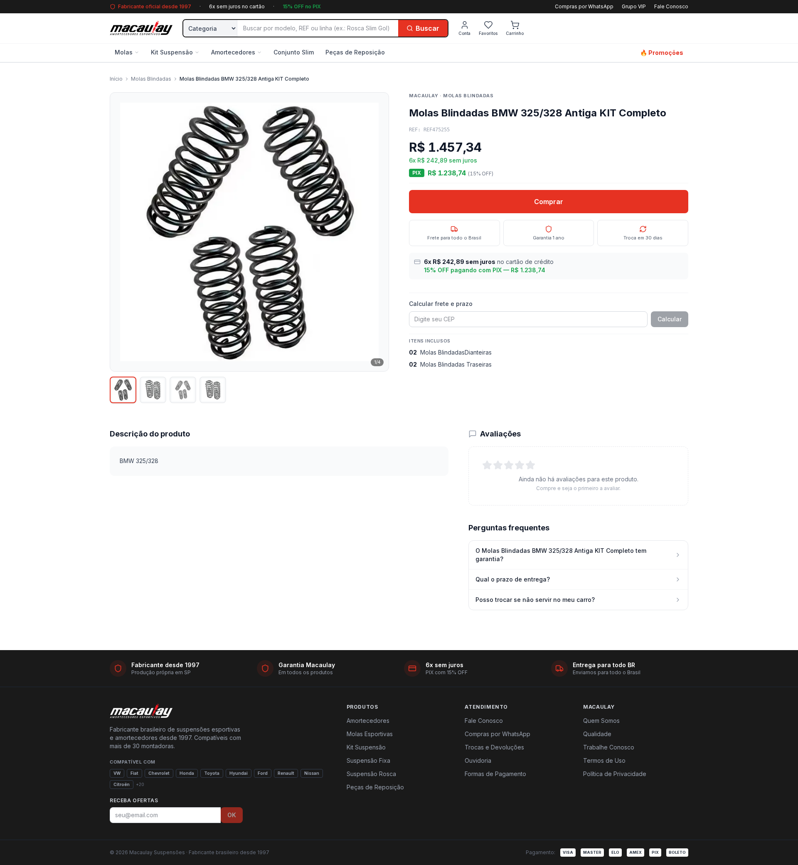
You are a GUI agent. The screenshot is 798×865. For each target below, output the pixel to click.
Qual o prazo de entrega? (512, 579)
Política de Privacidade (614, 773)
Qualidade (597, 733)
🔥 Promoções (661, 52)
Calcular (670, 319)
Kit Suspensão (172, 52)
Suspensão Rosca (371, 773)
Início (116, 79)
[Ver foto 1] (123, 390)
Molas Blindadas (151, 79)
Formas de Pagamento (495, 773)
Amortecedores (233, 52)
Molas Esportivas (370, 733)
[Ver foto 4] (213, 390)
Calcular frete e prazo (441, 303)
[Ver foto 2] (153, 390)
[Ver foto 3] (183, 390)
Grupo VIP (634, 6)
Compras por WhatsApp (584, 6)
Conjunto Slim (293, 52)
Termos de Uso (604, 760)
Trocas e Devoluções (494, 747)
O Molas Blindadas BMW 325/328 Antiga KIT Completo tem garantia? (560, 554)
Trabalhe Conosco (608, 747)
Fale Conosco (671, 6)
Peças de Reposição (355, 52)
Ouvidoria (478, 760)
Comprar (548, 201)
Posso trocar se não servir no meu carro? (535, 599)
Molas (124, 52)
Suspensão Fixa (368, 760)
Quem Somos (601, 720)
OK (231, 814)
